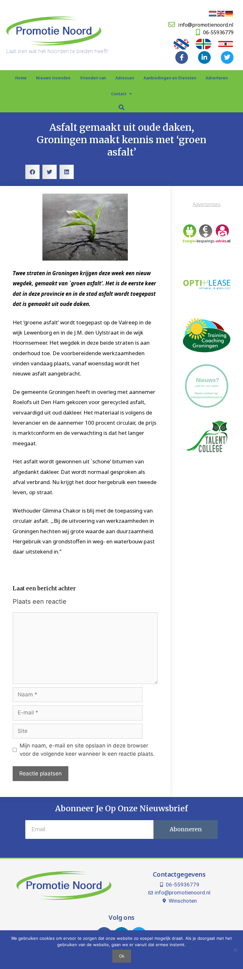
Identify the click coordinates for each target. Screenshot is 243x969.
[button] (121, 107)
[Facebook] (181, 57)
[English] (221, 13)
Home (21, 78)
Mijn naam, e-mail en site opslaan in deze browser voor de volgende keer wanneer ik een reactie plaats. (87, 749)
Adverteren (217, 78)
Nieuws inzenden (53, 78)
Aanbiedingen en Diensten (170, 78)
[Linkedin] (204, 57)
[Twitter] (227, 57)
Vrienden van (93, 78)
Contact (118, 93)
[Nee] (235, 949)
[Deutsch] (229, 13)
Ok (121, 956)
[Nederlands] (213, 13)
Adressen (124, 78)
